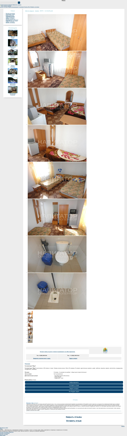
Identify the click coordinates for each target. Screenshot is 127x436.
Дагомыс (13, 56)
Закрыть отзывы (74, 417)
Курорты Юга (27, 7)
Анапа (37, 11)
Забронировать (74, 382)
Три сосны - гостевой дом (10, 13)
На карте (105, 352)
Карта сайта (2, 435)
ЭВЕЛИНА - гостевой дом (10, 18)
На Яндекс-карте (74, 391)
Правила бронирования (13, 7)
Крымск (12, 48)
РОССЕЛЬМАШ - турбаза (10, 14)
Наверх (123, 426)
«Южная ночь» (12, 47)
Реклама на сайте (4, 427)
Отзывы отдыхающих (5, 433)
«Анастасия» (13, 83)
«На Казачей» (13, 93)
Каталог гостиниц (4, 7)
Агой (13, 76)
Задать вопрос (73, 358)
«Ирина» (13, 65)
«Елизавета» (13, 55)
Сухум (12, 37)
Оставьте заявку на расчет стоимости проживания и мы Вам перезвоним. (57, 351)
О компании (21, 7)
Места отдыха (29, 11)
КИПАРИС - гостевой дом (10, 22)
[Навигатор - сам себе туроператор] (11, 5)
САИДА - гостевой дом (10, 17)
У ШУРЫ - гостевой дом (10, 21)
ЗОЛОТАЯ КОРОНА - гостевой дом (12, 19)
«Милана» (12, 36)
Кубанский (12, 94)
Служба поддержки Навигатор (6, 432)
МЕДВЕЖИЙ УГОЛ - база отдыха (12, 20)
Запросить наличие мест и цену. (41, 358)
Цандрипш (12, 66)
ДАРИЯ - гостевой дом (10, 15)
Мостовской (12, 84)
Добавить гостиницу (34, 7)
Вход (1, 428)
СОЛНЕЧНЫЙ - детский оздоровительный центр (10, 16)
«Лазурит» (12, 74)
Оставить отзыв (74, 385)
